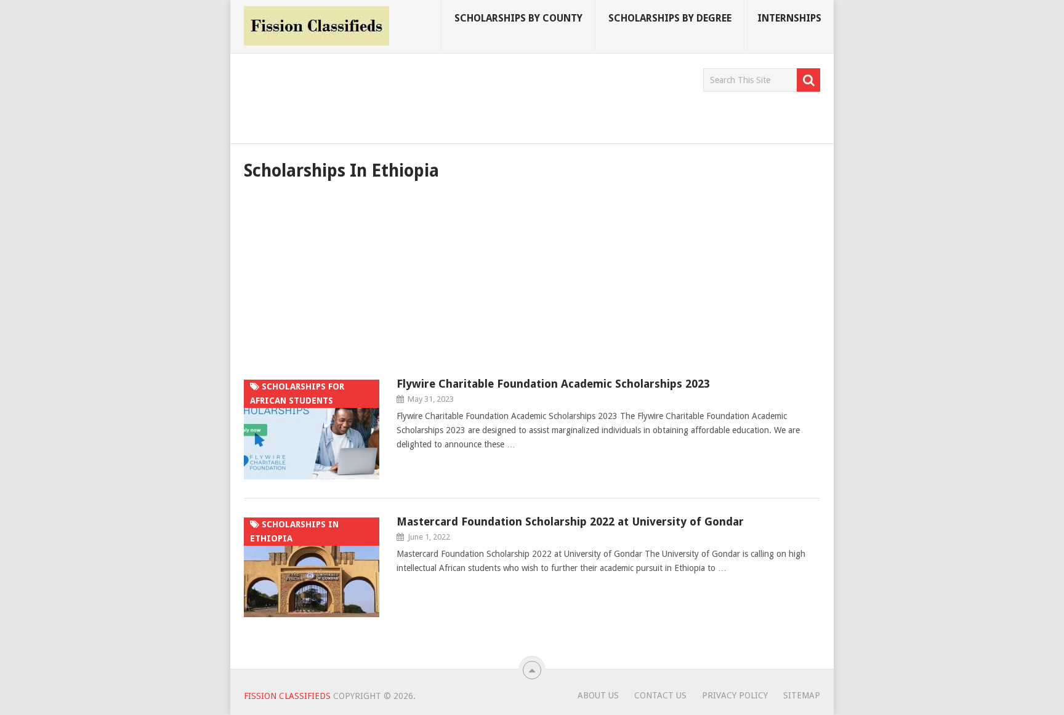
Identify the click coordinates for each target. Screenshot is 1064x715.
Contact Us (660, 695)
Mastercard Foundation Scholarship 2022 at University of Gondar (570, 521)
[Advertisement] (468, 96)
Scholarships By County (518, 18)
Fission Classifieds (287, 696)
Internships (789, 18)
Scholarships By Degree (670, 18)
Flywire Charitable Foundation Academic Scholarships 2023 (553, 383)
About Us (598, 695)
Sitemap (801, 695)
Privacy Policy (735, 695)
